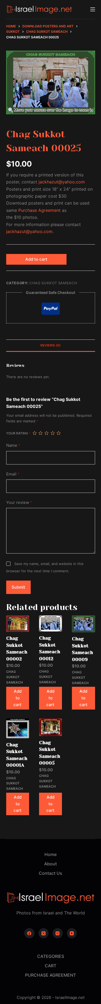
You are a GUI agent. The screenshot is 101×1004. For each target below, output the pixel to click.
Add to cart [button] (17, 698)
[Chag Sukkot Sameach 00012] (50, 623)
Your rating (18, 433)
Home (50, 854)
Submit (18, 587)
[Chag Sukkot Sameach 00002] (17, 623)
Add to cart (36, 259)
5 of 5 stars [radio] (58, 433)
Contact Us (50, 873)
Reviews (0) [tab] (50, 345)
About (50, 863)
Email (13, 474)
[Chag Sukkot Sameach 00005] (50, 727)
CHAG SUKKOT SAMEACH (53, 283)
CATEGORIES (50, 956)
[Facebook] (29, 933)
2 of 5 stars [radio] (40, 433)
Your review (19, 502)
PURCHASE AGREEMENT (50, 975)
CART (50, 965)
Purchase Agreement (39, 210)
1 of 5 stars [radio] (34, 433)
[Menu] (92, 9)
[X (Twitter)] (44, 933)
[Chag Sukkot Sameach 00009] (83, 623)
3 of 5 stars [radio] (46, 433)
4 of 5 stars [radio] (52, 433)
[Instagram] (58, 933)
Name (13, 445)
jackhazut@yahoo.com (62, 181)
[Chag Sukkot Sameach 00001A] (17, 728)
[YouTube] (72, 933)
